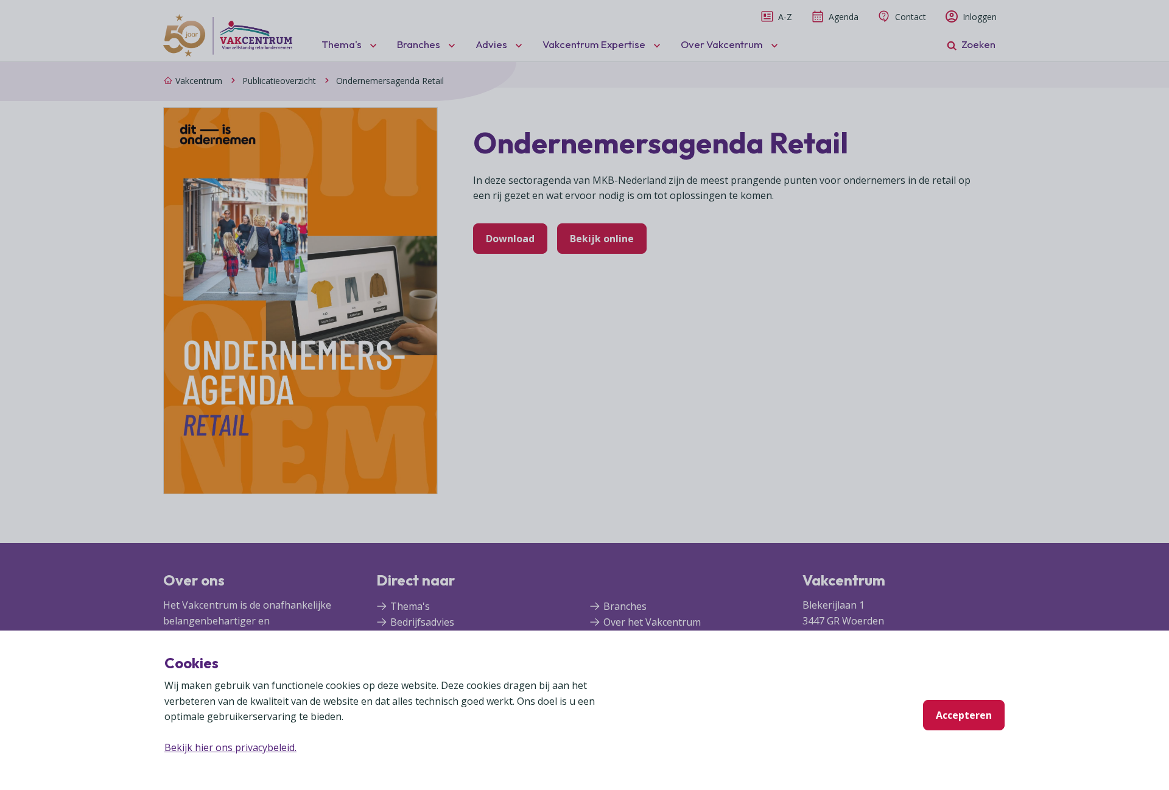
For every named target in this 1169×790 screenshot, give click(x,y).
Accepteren (964, 715)
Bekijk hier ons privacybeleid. (230, 747)
